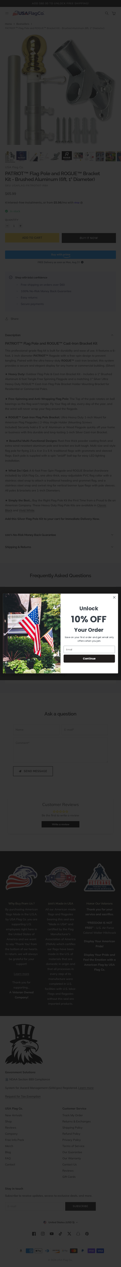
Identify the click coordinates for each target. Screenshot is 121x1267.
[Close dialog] (114, 597)
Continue (89, 658)
